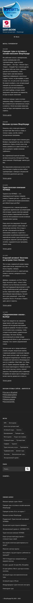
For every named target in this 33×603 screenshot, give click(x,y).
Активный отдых (9, 430)
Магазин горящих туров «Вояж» (13, 501)
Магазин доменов (9, 399)
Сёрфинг (6, 444)
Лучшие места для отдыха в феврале (15, 525)
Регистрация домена (10, 394)
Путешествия (20, 440)
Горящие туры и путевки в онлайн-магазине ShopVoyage (16, 52)
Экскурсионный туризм (11, 458)
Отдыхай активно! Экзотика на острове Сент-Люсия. (15, 258)
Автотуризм (12, 423)
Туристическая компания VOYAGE (14, 188)
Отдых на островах (20, 437)
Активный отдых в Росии (10, 581)
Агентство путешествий (11, 426)
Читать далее (7, 115)
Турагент (14, 444)
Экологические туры (18, 454)
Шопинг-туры (20, 451)
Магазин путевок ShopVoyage (16, 124)
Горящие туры (19, 433)
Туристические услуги (11, 447)
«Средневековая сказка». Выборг (14, 315)
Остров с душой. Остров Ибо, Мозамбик (16, 565)
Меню (17, 37)
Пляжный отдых (9, 440)
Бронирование (8, 433)
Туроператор (24, 447)
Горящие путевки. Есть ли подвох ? (14, 511)
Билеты (19, 430)
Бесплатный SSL (9, 401)
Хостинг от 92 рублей (10, 392)
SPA (5, 423)
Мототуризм (7, 437)
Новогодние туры (8, 588)
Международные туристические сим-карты (16, 585)
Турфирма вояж (9, 451)
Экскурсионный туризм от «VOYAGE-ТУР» (16, 529)
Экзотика (7, 454)
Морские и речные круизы (11, 549)
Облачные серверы (10, 397)
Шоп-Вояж (9, 29)
